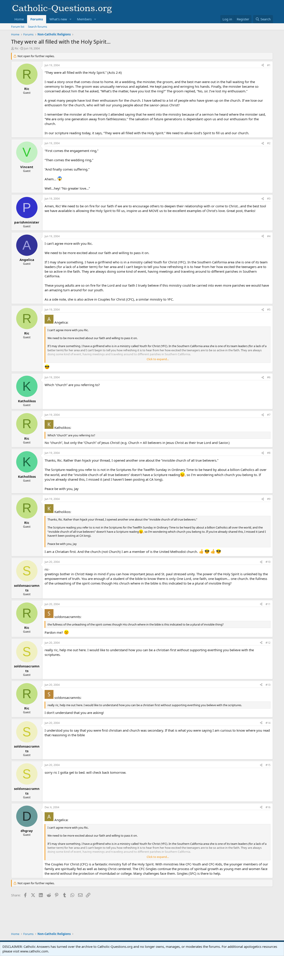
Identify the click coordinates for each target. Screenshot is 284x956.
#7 (268, 415)
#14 (268, 723)
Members (84, 19)
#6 (268, 377)
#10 (268, 562)
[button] (70, 19)
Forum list (17, 27)
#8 (268, 453)
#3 (268, 198)
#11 (268, 604)
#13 (268, 685)
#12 (268, 643)
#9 (268, 499)
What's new (58, 19)
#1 (268, 65)
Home (19, 19)
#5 (268, 309)
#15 (268, 765)
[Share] (263, 65)
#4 (268, 236)
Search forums (37, 27)
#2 (268, 143)
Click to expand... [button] (158, 359)
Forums (36, 19)
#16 (268, 807)
